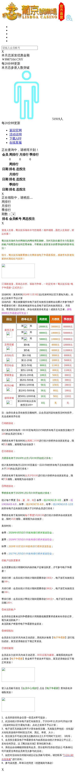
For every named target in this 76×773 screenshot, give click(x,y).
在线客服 (15, 142)
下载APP (15, 138)
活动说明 (15, 134)
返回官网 (15, 130)
